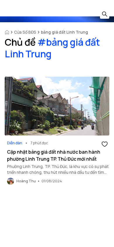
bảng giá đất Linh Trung (64, 32)
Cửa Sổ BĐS (25, 32)
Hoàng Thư (26, 181)
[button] (104, 143)
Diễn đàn (14, 142)
